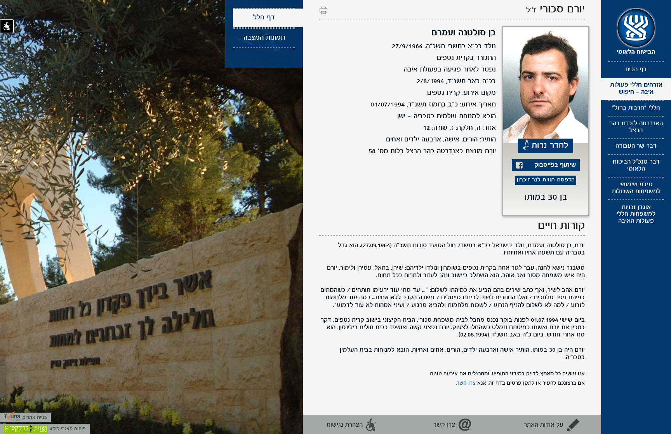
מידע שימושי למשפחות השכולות (636, 188)
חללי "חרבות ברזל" (636, 108)
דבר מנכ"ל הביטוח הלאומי (636, 165)
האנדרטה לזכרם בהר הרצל (636, 127)
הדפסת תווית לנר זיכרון (546, 180)
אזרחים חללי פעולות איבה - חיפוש (636, 88)
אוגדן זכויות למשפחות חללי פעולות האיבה (636, 214)
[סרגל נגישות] (7, 26)
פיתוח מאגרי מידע (67, 428)
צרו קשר (444, 425)
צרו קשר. (466, 383)
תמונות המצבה (264, 38)
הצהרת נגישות (345, 425)
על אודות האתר (543, 425)
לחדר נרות (550, 145)
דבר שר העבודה (636, 146)
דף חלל (264, 17)
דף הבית (636, 69)
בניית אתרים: (33, 417)
